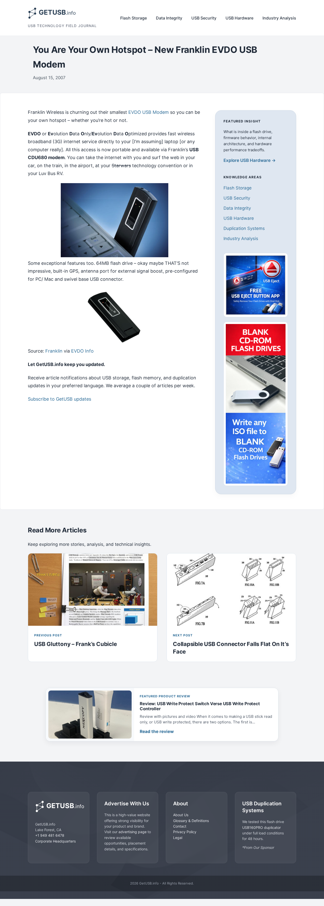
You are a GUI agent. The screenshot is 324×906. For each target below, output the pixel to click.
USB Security (203, 17)
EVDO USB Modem (148, 112)
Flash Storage (133, 17)
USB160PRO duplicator (261, 827)
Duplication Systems (244, 228)
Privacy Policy (184, 832)
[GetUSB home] (58, 806)
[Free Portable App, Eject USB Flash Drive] (256, 285)
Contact (179, 826)
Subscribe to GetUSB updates (59, 399)
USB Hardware (239, 17)
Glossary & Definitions (191, 820)
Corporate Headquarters (55, 841)
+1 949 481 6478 (49, 835)
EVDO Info (82, 351)
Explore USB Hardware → (250, 160)
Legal (177, 837)
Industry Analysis (279, 17)
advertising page (132, 832)
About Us (180, 815)
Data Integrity (169, 17)
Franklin (54, 351)
